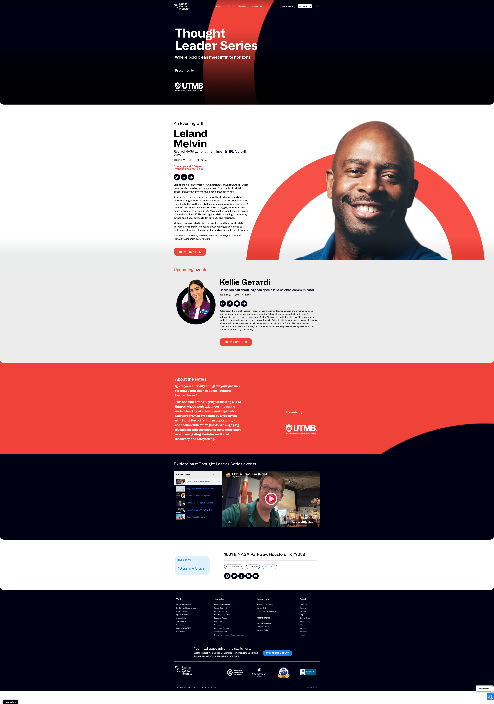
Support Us (257, 6)
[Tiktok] (230, 303)
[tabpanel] (271, 499)
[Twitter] (177, 177)
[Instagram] (184, 177)
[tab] (198, 481)
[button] (317, 6)
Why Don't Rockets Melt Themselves (201, 489)
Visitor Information (183, 604)
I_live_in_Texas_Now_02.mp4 (198, 482)
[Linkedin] (248, 576)
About (218, 6)
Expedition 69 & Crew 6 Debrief (200, 510)
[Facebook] (237, 303)
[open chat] (490, 696)
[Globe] (191, 177)
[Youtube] (255, 576)
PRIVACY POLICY (313, 687)
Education (242, 6)
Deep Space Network (195, 517)
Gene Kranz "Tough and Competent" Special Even (207, 503)
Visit (229, 6)
